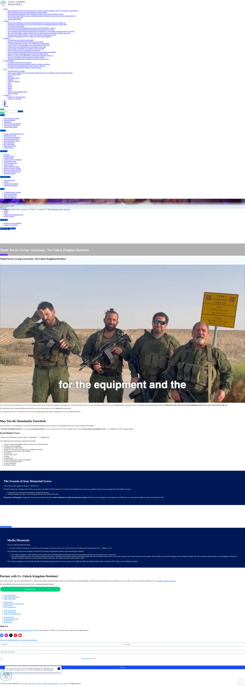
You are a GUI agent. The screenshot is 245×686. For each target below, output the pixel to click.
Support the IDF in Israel (32, 28)
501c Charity (64, 683)
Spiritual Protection (28, 59)
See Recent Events (57, 209)
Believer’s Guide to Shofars (28, 54)
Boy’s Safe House (39, 33)
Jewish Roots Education (11, 619)
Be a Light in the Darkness (31, 29)
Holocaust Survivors (32, 35)
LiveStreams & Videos (24, 67)
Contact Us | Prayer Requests (16, 97)
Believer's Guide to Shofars (12, 168)
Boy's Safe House (9, 144)
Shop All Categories (10, 197)
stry (15, 595)
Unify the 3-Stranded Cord (26, 57)
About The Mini (9, 595)
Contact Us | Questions (15, 99)
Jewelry (10, 85)
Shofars (10, 88)
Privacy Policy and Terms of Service (31, 683)
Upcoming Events (19, 62)
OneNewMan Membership (29, 640)
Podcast (29, 64)
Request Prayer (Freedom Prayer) (14, 604)
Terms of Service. (86, 658)
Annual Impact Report (14, 19)
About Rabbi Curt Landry (43, 11)
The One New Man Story (15, 17)
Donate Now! (30, 589)
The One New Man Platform (42, 16)
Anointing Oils (8, 620)
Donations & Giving (37, 24)
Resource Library (25, 42)
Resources (7, 38)
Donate (6, 106)
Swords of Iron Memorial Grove (36, 23)
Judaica (10, 86)
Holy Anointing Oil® (14, 74)
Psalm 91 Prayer (24, 50)
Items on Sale (8, 622)
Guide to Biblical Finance (32, 52)
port (14, 610)
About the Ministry (27, 12)
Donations (11, 80)
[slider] (122, 396)
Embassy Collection (14, 81)
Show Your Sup (8, 610)
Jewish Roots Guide (27, 47)
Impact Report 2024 (10, 599)
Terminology (35, 14)
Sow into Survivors (6, 527)
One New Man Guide (26, 48)
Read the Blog (8, 602)
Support (6, 21)
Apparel (10, 76)
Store (5, 69)
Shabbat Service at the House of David (27, 630)
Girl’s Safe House (41, 31)
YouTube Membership (13, 640)
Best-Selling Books (13, 78)
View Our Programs (10, 612)
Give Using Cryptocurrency (16, 26)
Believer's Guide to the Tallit (12, 170)
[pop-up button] (238, 399)
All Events (67, 209)
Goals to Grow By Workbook (29, 45)
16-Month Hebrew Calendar (16, 71)
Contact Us (7, 95)
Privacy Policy (49, 670)
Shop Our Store (8, 617)
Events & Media (9, 61)
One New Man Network (26, 66)
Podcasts (2, 640)
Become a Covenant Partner (12, 614)
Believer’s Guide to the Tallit (30, 55)
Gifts (9, 83)
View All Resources (10, 607)
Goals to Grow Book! (40, 73)
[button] (3, 399)
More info (3, 208)
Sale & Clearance (13, 93)
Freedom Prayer (29, 36)
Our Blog (21, 40)
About (6, 9)
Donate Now (4, 255)
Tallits (9, 90)
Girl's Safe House (9, 142)
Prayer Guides (8, 605)
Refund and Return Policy (51, 683)
